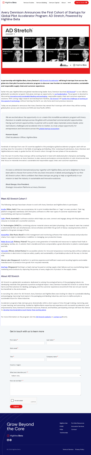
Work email (14, 348)
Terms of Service (68, 449)
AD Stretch (71, 92)
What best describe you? (19, 372)
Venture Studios (28, 3)
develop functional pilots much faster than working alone (24, 310)
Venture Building (41, 3)
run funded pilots (60, 94)
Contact (74, 429)
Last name (50, 340)
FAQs (61, 429)
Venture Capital (54, 3)
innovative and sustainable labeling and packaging (28, 96)
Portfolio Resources (77, 423)
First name (14, 340)
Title (12, 357)
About (63, 3)
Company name (52, 357)
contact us (57, 317)
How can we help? (16, 381)
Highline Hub (64, 423)
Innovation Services (77, 426)
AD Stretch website (43, 317)
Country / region (15, 365)
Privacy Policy (79, 449)
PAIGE (62, 426)
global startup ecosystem (49, 129)
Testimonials (64, 433)
